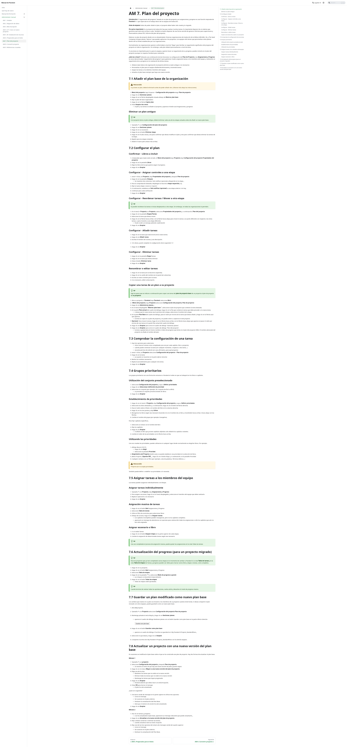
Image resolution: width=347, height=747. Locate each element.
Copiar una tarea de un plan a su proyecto (232, 34)
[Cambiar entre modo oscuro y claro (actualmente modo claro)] (323, 2)
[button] (13, 13)
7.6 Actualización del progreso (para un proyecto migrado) (230, 60)
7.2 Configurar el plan (225, 14)
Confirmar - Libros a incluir (228, 16)
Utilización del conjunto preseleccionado (232, 42)
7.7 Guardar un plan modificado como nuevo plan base (232, 64)
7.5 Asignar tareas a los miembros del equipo (232, 49)
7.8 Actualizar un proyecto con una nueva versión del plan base (231, 68)
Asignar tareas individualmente (229, 52)
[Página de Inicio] (130, 8)
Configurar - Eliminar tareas (228, 30)
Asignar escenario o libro (227, 57)
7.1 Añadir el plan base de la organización (231, 9)
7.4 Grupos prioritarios (226, 39)
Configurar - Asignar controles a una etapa (231, 19)
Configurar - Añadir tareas (228, 27)
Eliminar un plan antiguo (227, 11)
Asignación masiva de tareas (228, 54)
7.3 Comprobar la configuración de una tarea (232, 37)
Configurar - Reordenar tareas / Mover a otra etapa (232, 24)
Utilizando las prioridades (228, 47)
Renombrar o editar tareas (228, 32)
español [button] (316, 3)
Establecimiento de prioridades (229, 44)
